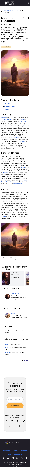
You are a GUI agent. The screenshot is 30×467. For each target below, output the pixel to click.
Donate (24, 450)
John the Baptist (8, 119)
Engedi (23, 167)
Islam (4, 216)
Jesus (4, 147)
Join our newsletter (15, 454)
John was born (14, 138)
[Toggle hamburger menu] (1, 3)
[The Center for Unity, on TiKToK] (12, 420)
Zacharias (23, 121)
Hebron (5, 172)
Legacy (7, 109)
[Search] (28, 3)
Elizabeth (4, 117)
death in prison (17, 183)
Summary (7, 103)
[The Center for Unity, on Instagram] (6, 420)
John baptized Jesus (11, 182)
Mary (22, 119)
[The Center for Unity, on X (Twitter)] (23, 420)
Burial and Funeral (9, 106)
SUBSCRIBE (15, 406)
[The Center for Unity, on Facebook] (20, 426)
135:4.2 (7, 352)
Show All (26, 360)
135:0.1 (7, 344)
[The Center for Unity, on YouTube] (10, 426)
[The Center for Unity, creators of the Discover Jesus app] (15, 442)
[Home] (9, 3)
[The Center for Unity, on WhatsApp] (18, 420)
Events (16, 10)
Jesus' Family (6, 47)
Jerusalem (22, 141)
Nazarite (3, 160)
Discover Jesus (8, 10)
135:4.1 (7, 347)
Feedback (6, 450)
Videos (15, 450)
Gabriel (16, 125)
